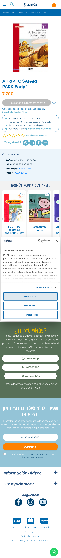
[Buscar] (11, 4)
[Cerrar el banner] (57, 241)
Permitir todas (31, 296)
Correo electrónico (32, 376)
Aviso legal (30, 531)
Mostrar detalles (44, 287)
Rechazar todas (30, 315)
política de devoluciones (38, 128)
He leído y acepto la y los (32, 455)
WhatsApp (32, 358)
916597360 (32, 367)
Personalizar (29, 305)
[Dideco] (30, 4)
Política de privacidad (29, 536)
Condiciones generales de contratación (30, 540)
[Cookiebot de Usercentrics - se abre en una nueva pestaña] (38, 241)
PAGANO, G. (20, 172)
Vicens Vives (24, 168)
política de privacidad (39, 453)
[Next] (58, 219)
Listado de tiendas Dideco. (16, 112)
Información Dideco (23, 472)
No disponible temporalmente (27, 102)
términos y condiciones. (32, 457)
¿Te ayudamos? (19, 483)
